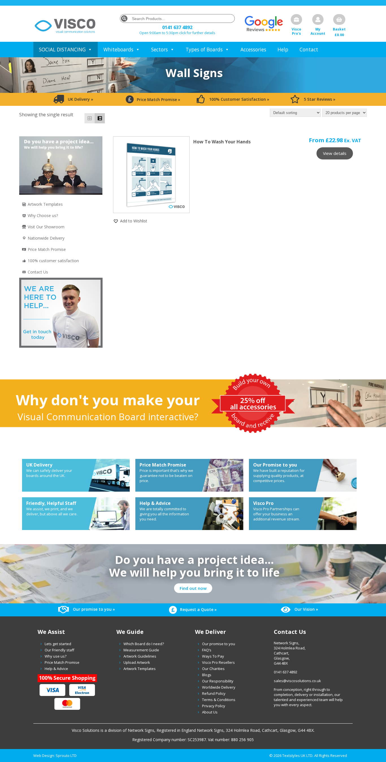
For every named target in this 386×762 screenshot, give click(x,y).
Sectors (159, 49)
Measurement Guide (141, 649)
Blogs (206, 674)
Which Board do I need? (143, 643)
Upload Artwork (136, 662)
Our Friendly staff (59, 649)
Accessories (253, 49)
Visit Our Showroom (46, 226)
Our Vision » (305, 609)
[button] (130, 221)
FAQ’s (206, 649)
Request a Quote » (198, 609)
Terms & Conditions (218, 699)
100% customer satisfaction (53, 260)
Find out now (193, 588)
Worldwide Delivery (218, 687)
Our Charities (213, 668)
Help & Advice (56, 668)
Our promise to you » (93, 609)
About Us (210, 712)
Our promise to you (218, 643)
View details (334, 153)
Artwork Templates (45, 204)
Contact (309, 49)
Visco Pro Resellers (218, 662)
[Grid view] (89, 118)
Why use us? (55, 656)
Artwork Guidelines (139, 656)
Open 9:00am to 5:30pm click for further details (177, 32)
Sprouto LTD (66, 755)
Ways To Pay (213, 656)
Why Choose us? (43, 215)
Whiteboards (118, 49)
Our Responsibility (217, 681)
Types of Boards (204, 49)
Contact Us (38, 272)
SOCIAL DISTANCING (62, 49)
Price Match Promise (47, 249)
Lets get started (58, 643)
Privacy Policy (213, 705)
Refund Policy (213, 693)
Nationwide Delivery (46, 238)
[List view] (100, 118)
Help (282, 49)
